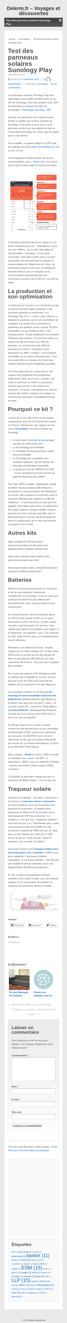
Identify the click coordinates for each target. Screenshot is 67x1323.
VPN (43, 1293)
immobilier (17, 1276)
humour (45, 1273)
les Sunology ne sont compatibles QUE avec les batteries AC (32, 695)
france (47, 1269)
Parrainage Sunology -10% (36, 109)
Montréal (45, 1281)
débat (28, 1264)
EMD (43, 1264)
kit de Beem (21, 428)
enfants (16, 1269)
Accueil (12, 39)
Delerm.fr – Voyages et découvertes (33, 11)
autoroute (19, 1256)
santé (32, 1289)
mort (15, 1285)
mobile (35, 1281)
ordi (33, 1285)
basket (38, 1255)
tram (24, 1293)
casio (25, 1259)
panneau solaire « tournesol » (39, 801)
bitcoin (16, 1260)
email (36, 1264)
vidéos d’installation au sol (45, 146)
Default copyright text (36, 1320)
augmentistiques (26, 1252)
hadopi (36, 1273)
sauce (41, 1289)
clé (41, 1260)
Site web (16, 1112)
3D (14, 1252)
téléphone (33, 1293)
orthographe (45, 1285)
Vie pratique (24, 39)
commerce (17, 1264)
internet (29, 1276)
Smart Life (38, 161)
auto (38, 1252)
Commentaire (20, 1055)
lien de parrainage (44, 440)
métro (24, 1285)
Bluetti (28, 754)
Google (25, 1272)
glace (15, 1273)
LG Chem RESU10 (18, 710)
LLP (21, 1280)
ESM (31, 1267)
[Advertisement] (33, 1197)
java (40, 1276)
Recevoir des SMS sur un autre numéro (31, 1004)
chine (34, 1260)
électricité (17, 1297)
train (16, 1292)
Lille (48, 1276)
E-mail (15, 1099)
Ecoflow (15, 776)
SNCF (49, 1289)
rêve (24, 1289)
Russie (16, 1289)
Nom (14, 1086)
